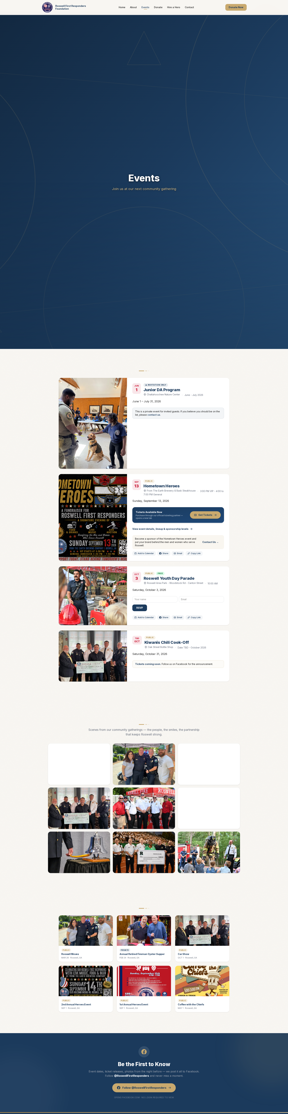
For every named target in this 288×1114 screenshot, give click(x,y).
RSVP (139, 607)
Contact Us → (210, 542)
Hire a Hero (173, 7)
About (133, 7)
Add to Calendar (146, 553)
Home (122, 7)
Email (179, 553)
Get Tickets (205, 514)
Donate (158, 7)
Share (165, 553)
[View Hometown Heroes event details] (93, 517)
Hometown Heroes (162, 486)
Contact (189, 7)
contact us (154, 414)
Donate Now (236, 7)
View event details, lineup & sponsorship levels (160, 528)
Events (145, 7)
